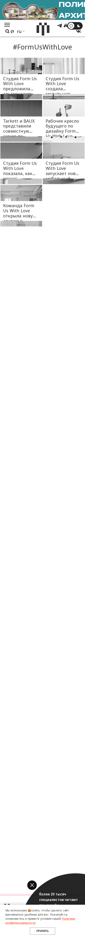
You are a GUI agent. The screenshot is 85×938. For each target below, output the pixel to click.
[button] (32, 885)
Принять (42, 931)
